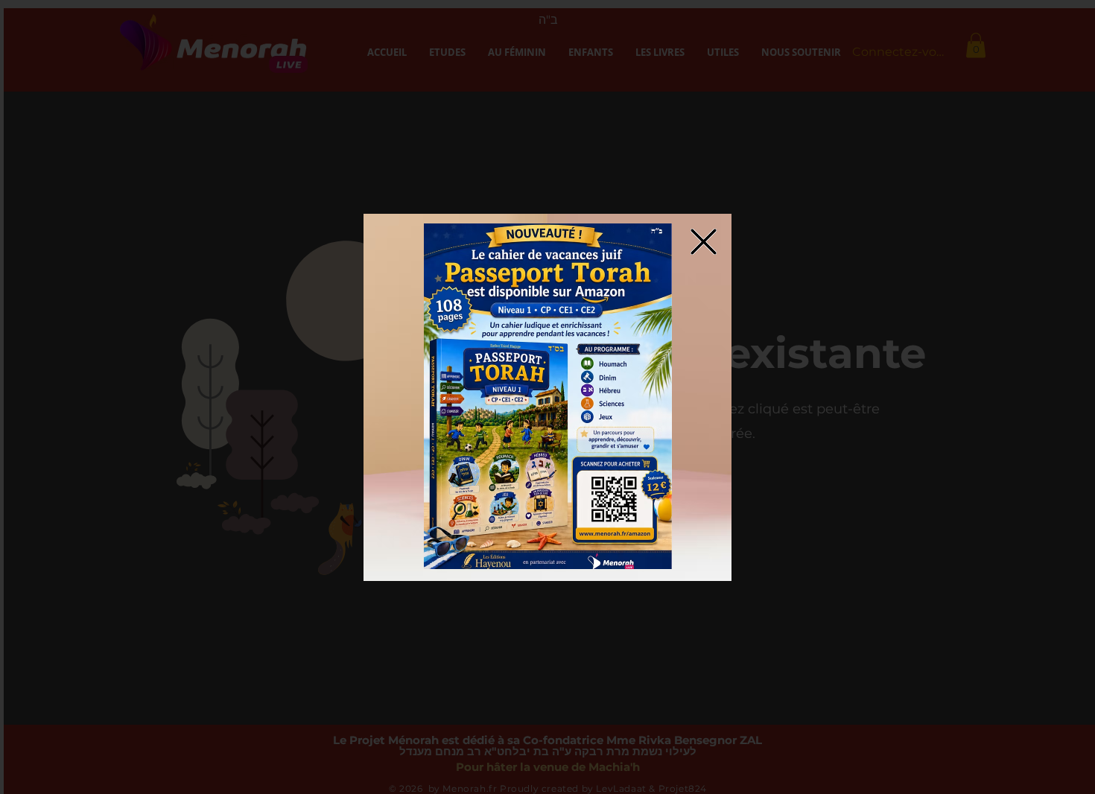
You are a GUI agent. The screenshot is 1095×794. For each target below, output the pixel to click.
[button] (548, 396)
